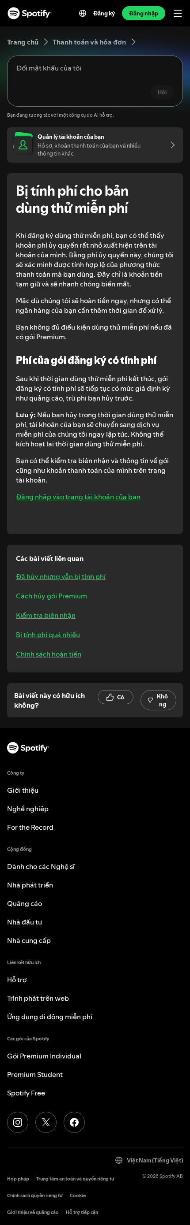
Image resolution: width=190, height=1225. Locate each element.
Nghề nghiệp (28, 808)
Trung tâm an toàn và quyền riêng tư (75, 1179)
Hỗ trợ (17, 979)
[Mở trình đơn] (177, 13)
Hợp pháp (18, 1179)
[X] (46, 1122)
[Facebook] (74, 1122)
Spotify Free (26, 1093)
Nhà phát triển (30, 885)
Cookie (78, 1195)
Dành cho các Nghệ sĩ (41, 866)
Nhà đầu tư (24, 922)
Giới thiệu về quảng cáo (33, 1212)
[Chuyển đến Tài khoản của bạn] (169, 145)
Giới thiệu (22, 790)
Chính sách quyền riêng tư (35, 1195)
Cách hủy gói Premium (51, 596)
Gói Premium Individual (44, 1056)
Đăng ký (104, 13)
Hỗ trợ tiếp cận (82, 1212)
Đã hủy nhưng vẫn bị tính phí (61, 576)
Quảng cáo (24, 903)
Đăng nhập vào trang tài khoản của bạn (78, 496)
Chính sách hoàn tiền (48, 654)
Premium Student (35, 1074)
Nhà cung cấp (29, 940)
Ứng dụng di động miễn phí (49, 1016)
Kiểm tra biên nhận (46, 615)
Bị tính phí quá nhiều (48, 634)
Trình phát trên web (38, 998)
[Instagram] (17, 1122)
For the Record (30, 827)
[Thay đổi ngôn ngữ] (82, 13)
